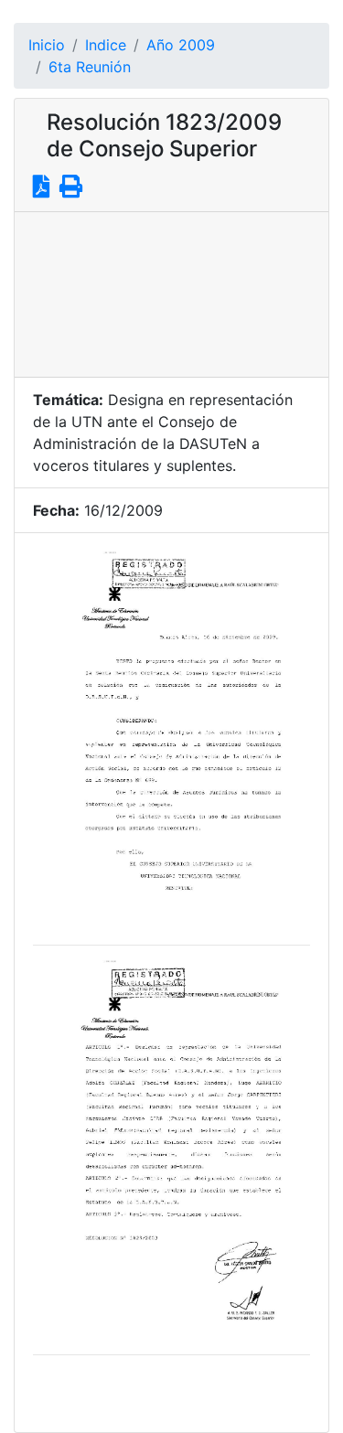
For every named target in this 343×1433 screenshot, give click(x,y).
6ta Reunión (89, 67)
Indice (105, 45)
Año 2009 (180, 45)
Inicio (46, 45)
